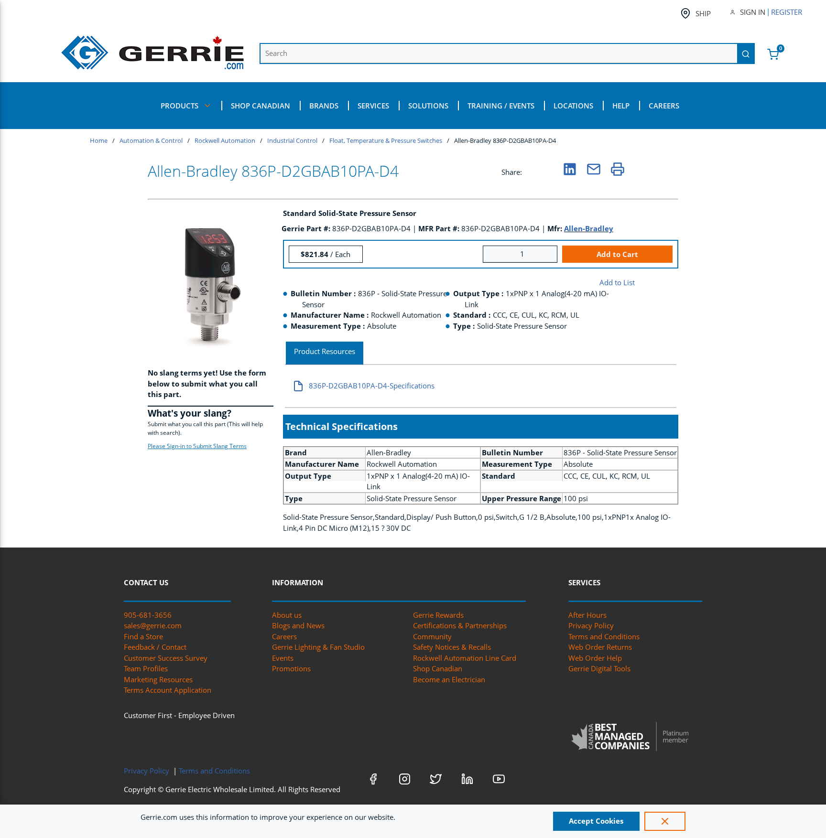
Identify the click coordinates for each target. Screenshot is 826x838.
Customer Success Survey (165, 658)
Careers (284, 636)
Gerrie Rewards (438, 615)
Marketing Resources (158, 679)
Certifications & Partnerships (460, 625)
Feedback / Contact (155, 647)
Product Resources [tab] (324, 351)
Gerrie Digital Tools (599, 668)
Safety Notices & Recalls (452, 647)
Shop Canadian (437, 668)
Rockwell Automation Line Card (464, 658)
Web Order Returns (600, 647)
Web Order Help (595, 658)
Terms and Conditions (604, 636)
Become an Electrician (449, 679)
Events (282, 658)
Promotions (291, 668)
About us (287, 615)
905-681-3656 (148, 615)
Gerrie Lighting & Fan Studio (318, 647)
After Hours (587, 615)
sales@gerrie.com (153, 625)
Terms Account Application (167, 690)
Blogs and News (298, 625)
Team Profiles (146, 668)
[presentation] (324, 353)
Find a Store (143, 636)
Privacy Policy (591, 625)
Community (432, 636)
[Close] (664, 821)
